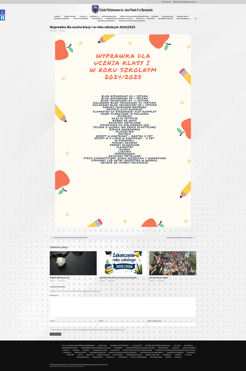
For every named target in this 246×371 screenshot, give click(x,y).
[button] (2, 12)
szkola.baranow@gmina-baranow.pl (185, 2)
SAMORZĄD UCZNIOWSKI (61, 18)
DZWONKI (178, 355)
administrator (53, 31)
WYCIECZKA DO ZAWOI (158, 277)
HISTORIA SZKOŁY (156, 357)
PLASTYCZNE (115, 350)
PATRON (168, 357)
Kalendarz (118, 348)
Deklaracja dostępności (106, 21)
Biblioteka (150, 18)
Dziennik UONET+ (183, 16)
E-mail (101, 321)
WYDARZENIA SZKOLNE (165, 18)
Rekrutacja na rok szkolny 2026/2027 (132, 21)
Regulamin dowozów (97, 352)
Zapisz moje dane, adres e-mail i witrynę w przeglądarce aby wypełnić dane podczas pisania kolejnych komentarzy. (88, 330)
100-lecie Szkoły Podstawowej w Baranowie (78, 345)
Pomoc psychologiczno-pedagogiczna (134, 16)
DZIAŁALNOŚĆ (137, 345)
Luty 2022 (188, 355)
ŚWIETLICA (139, 18)
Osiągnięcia (122, 357)
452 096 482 (167, 2)
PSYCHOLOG (67, 352)
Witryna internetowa (154, 321)
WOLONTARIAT (96, 18)
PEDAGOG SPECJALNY (100, 350)
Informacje (188, 345)
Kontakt (57, 16)
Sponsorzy (191, 352)
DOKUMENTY (94, 16)
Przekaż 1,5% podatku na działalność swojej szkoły (175, 350)
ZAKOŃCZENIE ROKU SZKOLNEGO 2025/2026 (118, 277)
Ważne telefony (70, 16)
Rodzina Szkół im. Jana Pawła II (151, 352)
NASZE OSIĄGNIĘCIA (183, 18)
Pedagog (76, 350)
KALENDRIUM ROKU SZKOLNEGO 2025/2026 (119, 18)
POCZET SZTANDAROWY (80, 18)
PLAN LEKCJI (110, 357)
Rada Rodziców (167, 16)
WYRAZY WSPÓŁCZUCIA (59, 277)
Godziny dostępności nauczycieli (157, 345)
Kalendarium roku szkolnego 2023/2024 (96, 348)
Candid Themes (64, 366)
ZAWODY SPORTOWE (152, 355)
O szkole (82, 16)
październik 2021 (82, 357)
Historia (177, 345)
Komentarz (54, 295)
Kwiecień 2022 (163, 348)
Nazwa (52, 321)
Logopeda (154, 16)
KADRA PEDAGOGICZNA (109, 16)
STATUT (80, 355)
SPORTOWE (70, 355)
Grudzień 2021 (98, 357)
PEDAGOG (86, 350)
